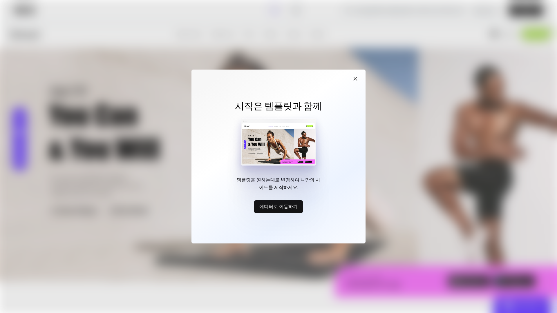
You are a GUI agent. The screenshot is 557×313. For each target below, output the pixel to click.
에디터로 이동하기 (278, 206)
